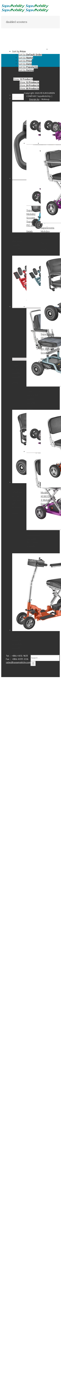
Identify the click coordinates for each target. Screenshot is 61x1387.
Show (29, 82)
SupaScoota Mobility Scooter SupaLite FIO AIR (33, 218)
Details (15, 254)
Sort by (30, 54)
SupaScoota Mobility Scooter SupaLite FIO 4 (47, 235)
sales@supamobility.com (18, 662)
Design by (34, 99)
